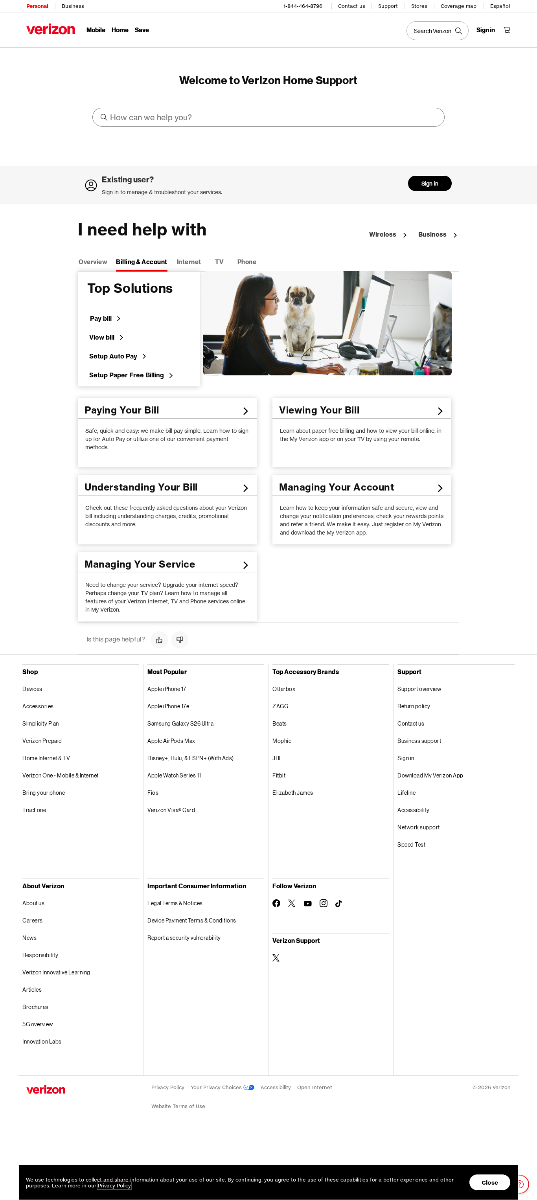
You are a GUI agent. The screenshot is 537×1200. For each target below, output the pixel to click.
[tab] (93, 262)
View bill (101, 337)
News (29, 937)
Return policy (413, 706)
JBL (277, 758)
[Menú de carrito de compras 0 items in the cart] (506, 30)
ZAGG (280, 706)
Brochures (35, 1006)
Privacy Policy (167, 1087)
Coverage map (458, 6)
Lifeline (406, 792)
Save (142, 29)
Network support (418, 827)
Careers (32, 920)
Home (120, 29)
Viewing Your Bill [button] (319, 410)
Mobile (95, 29)
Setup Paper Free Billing (126, 375)
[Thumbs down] (179, 640)
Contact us (351, 6)
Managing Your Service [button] (140, 564)
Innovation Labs (42, 1041)
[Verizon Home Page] (50, 29)
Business (73, 6)
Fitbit (278, 775)
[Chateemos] (519, 1184)
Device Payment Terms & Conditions (191, 920)
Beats (279, 723)
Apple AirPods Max (171, 740)
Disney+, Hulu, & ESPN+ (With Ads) (190, 758)
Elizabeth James (292, 792)
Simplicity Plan (40, 723)
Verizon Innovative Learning (56, 972)
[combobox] (269, 117)
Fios (152, 792)
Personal (37, 6)
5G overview (37, 1024)
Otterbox (283, 688)
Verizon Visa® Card (171, 810)
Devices (32, 688)
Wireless (382, 234)
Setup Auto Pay (113, 356)
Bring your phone (43, 792)
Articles (32, 989)
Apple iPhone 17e (168, 706)
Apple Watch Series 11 (174, 775)
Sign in (429, 183)
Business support (419, 740)
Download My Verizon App (430, 775)
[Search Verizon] (437, 30)
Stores (419, 6)
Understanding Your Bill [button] (141, 487)
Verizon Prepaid (42, 740)
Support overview (419, 688)
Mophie (281, 740)
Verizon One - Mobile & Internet (60, 775)
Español (500, 6)
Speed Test (411, 844)
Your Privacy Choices (217, 1087)
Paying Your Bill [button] (122, 410)
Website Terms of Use (178, 1106)
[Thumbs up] (159, 640)
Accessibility (413, 810)
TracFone (34, 810)
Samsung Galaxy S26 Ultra (180, 723)
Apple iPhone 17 (166, 688)
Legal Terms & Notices (175, 903)
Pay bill (101, 318)
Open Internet (314, 1087)
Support (388, 6)
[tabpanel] (268, 446)
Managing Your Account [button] (336, 487)
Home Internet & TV (46, 758)
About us (33, 903)
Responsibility (40, 955)
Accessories (38, 706)
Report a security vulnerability (184, 937)
